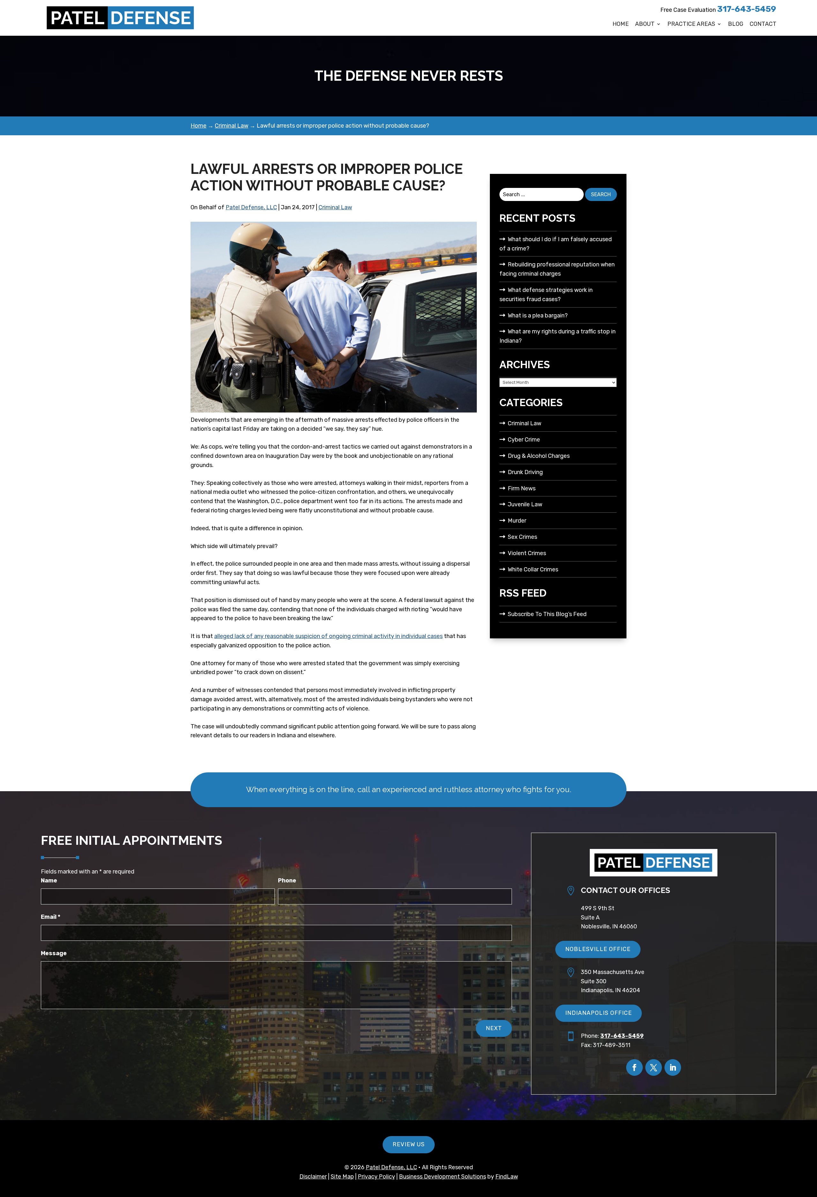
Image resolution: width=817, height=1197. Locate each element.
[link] (120, 18)
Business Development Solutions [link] (442, 1176)
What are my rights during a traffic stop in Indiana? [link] (557, 336)
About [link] (645, 24)
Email (50, 916)
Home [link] (620, 24)
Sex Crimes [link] (522, 536)
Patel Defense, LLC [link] (251, 207)
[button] (634, 1067)
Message (54, 953)
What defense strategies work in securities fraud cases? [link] (546, 294)
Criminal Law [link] (335, 207)
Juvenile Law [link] (525, 504)
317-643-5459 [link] (746, 9)
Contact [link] (763, 24)
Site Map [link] (342, 1176)
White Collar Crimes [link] (533, 569)
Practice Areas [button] (691, 24)
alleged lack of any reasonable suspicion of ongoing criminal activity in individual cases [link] (328, 636)
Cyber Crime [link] (524, 439)
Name (49, 880)
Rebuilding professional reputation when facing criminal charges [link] (557, 269)
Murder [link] (517, 520)
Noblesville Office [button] (598, 949)
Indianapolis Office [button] (598, 1012)
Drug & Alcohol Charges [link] (539, 455)
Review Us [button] (409, 1144)
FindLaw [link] (506, 1176)
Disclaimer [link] (313, 1176)
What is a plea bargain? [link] (538, 315)
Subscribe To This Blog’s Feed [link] (547, 614)
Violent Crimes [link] (527, 553)
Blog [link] (735, 24)
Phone (287, 880)
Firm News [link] (522, 488)
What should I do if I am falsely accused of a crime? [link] (555, 244)
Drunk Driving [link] (525, 472)
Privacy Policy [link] (376, 1176)
